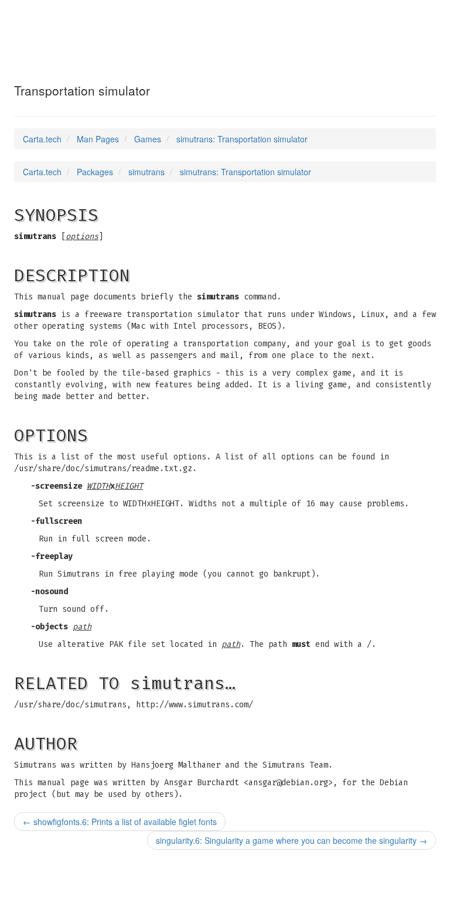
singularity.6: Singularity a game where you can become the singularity (291, 840)
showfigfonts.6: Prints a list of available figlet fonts (120, 821)
